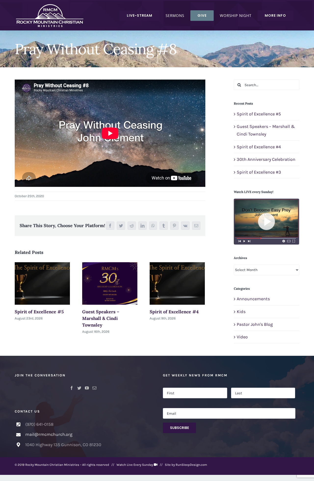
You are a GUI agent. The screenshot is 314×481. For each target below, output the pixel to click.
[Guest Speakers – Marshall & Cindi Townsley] (109, 283)
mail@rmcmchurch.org (48, 434)
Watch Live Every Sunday (135, 465)
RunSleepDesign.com (191, 465)
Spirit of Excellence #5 (39, 312)
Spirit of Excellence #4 (174, 312)
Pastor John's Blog (255, 324)
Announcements (253, 299)
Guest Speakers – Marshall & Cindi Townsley (100, 318)
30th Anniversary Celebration (266, 159)
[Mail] (94, 388)
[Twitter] (79, 388)
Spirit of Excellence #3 (259, 172)
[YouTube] (87, 388)
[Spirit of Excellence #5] (42, 283)
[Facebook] (72, 388)
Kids (241, 311)
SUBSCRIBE (179, 427)
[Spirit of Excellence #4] (177, 283)
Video (242, 337)
